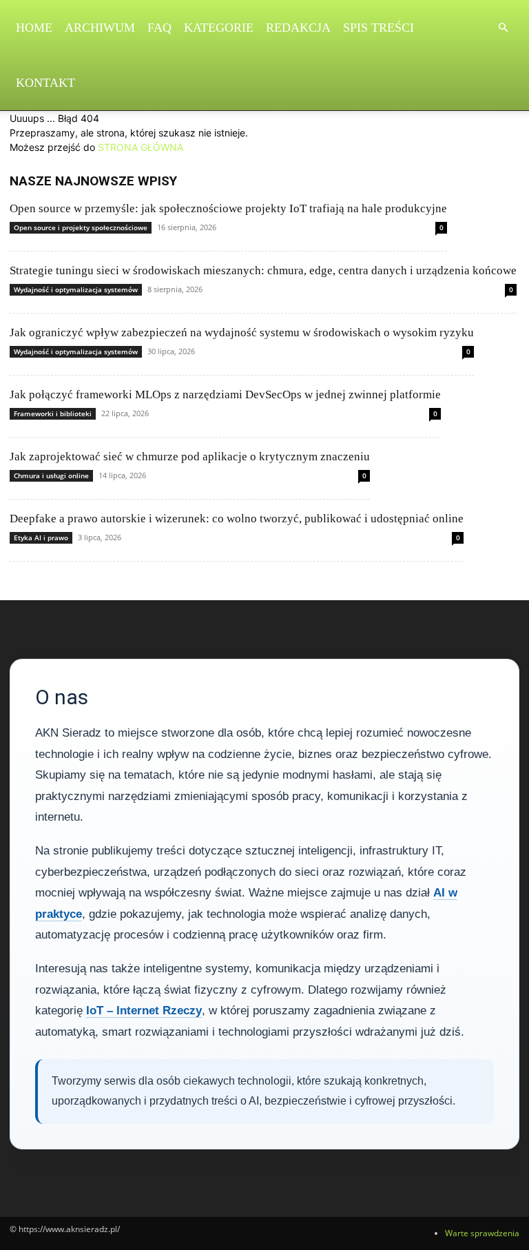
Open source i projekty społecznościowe (80, 227)
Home (34, 27)
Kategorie (218, 27)
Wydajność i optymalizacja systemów (76, 289)
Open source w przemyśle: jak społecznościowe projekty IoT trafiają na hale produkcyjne (228, 208)
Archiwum (100, 27)
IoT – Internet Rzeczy (144, 1010)
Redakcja (298, 27)
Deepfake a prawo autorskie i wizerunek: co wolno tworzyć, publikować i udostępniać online (237, 518)
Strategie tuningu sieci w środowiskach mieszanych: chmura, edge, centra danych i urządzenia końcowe (263, 270)
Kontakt (45, 83)
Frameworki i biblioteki (53, 413)
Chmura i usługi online (51, 475)
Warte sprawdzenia (482, 1233)
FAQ (159, 27)
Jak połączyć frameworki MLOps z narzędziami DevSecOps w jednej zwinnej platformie (225, 394)
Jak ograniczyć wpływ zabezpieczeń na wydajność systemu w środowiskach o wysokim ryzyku (242, 332)
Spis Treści (378, 27)
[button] (502, 27)
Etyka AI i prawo (41, 537)
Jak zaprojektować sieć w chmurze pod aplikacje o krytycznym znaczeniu (190, 456)
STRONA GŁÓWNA (140, 147)
